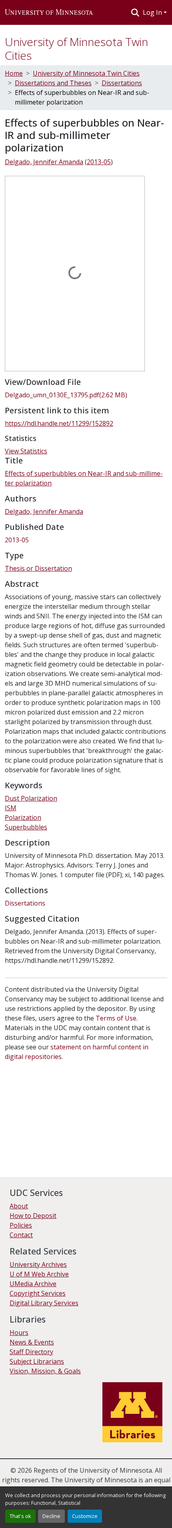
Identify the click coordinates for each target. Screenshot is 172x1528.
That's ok (20, 1516)
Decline (51, 1516)
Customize (85, 1516)
